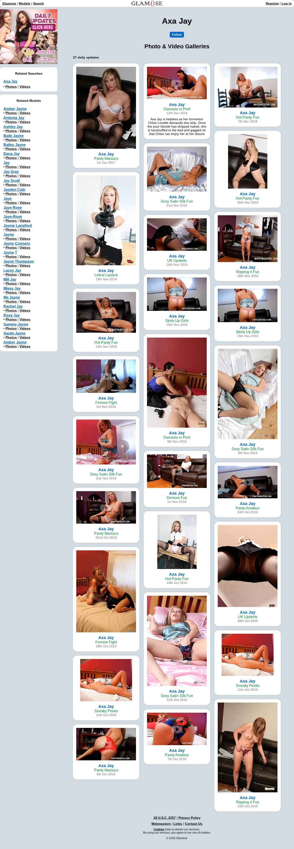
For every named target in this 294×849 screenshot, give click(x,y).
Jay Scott (11, 181)
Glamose (9, 3)
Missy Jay (12, 288)
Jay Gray (11, 172)
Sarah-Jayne (14, 333)
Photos (11, 86)
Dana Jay (11, 154)
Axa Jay (10, 81)
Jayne (8, 234)
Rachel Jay (13, 306)
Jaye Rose (12, 208)
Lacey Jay (12, 270)
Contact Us (193, 824)
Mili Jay (9, 279)
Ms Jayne (11, 297)
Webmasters (161, 824)
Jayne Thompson (18, 261)
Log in (287, 3)
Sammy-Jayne (15, 324)
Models (24, 3)
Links (177, 824)
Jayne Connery (16, 243)
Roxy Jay (11, 315)
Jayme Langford (17, 226)
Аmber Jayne (15, 342)
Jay (6, 163)
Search (38, 3)
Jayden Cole (14, 190)
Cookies (159, 829)
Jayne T (10, 252)
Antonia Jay (13, 118)
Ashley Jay (13, 127)
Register (272, 3)
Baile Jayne (13, 136)
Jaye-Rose (12, 217)
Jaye (7, 199)
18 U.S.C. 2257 (164, 818)
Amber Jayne (15, 109)
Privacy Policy (189, 818)
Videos (25, 86)
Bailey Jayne (14, 145)
